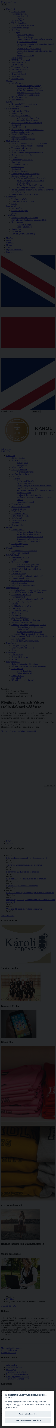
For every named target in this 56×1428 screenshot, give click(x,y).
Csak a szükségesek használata (28, 1420)
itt (18, 1404)
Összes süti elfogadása (28, 1414)
